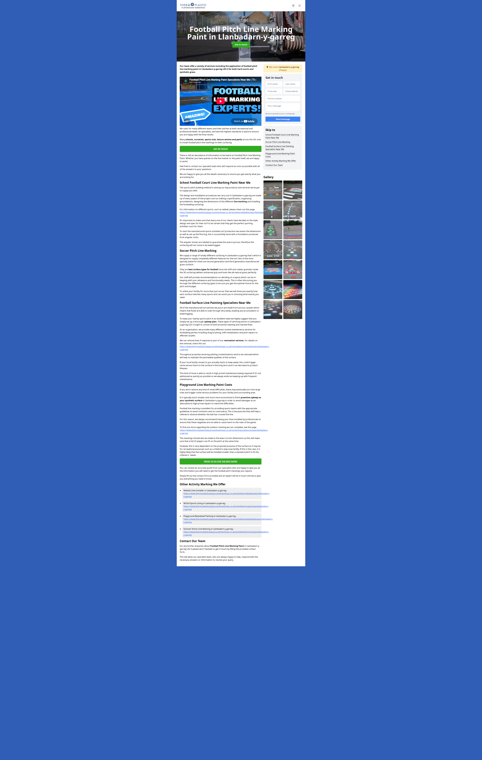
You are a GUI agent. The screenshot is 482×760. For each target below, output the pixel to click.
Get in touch (241, 44)
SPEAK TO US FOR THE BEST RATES (220, 461)
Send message (283, 119)
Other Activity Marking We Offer (280, 160)
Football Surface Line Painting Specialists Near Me (279, 148)
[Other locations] (293, 5)
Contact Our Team (274, 165)
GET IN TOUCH (221, 149)
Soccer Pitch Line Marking (277, 142)
